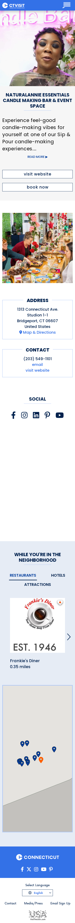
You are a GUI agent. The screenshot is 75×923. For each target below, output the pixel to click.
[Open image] (37, 248)
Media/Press (33, 903)
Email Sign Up (60, 903)
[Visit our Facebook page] (13, 415)
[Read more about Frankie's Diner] (37, 627)
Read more (36, 157)
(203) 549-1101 (37, 358)
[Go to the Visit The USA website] (37, 914)
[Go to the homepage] (13, 5)
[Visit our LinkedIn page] (36, 415)
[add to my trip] (60, 602)
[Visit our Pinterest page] (47, 415)
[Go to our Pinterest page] (51, 869)
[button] (34, 758)
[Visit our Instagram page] (24, 415)
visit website (37, 174)
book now (37, 187)
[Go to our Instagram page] (36, 869)
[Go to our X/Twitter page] (29, 869)
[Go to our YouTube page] (43, 869)
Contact (10, 903)
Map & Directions (39, 332)
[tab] (23, 575)
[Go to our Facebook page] (22, 869)
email (37, 364)
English (38, 893)
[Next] (69, 637)
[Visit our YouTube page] (60, 415)
